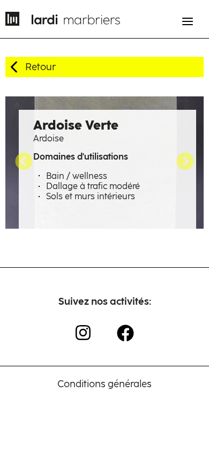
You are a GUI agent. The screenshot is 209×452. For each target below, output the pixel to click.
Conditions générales (104, 384)
